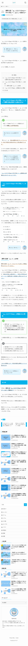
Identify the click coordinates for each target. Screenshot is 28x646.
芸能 (4, 533)
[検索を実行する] (25, 504)
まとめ (6, 90)
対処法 (4, 530)
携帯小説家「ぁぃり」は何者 (14, 85)
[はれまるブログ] (14, 2)
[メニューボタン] (2, 2)
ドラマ (4, 527)
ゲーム (4, 515)
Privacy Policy (12, 637)
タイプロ (5, 524)
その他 (4, 521)
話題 (4, 419)
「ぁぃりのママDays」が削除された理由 (14, 88)
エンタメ (5, 512)
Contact (17, 637)
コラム (4, 518)
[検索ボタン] (25, 2)
